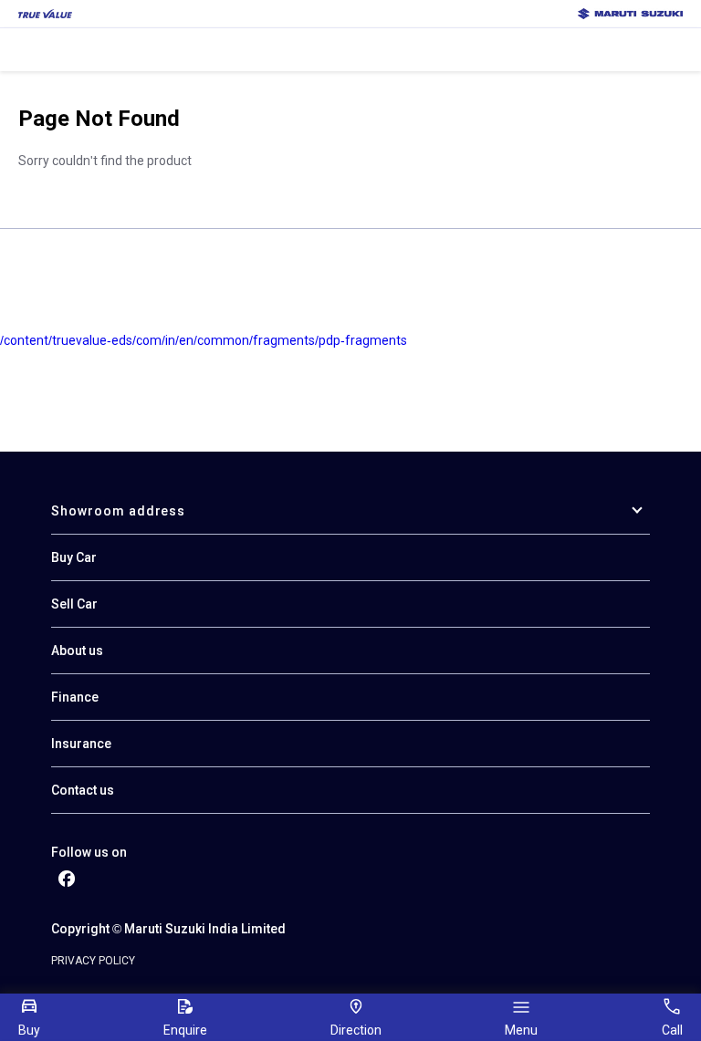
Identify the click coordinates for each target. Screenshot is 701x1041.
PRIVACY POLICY (93, 960)
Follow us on (89, 852)
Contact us (82, 790)
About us (77, 650)
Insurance (81, 743)
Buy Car (74, 557)
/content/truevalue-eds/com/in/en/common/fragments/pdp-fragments (203, 340)
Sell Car (74, 604)
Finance (75, 697)
